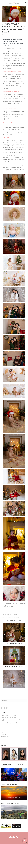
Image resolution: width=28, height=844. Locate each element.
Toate (2, 739)
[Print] (9, 35)
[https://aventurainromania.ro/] (14, 793)
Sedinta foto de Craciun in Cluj (14, 689)
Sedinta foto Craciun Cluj (7, 617)
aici (20, 605)
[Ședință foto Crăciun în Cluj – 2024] (14, 632)
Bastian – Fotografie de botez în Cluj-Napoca (11, 722)
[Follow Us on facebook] (10, 837)
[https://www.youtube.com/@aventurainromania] (14, 811)
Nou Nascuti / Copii (5, 736)
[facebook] (2, 708)
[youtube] (7, 708)
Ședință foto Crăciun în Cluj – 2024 (14, 643)
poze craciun (18, 614)
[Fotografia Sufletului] (14, 3)
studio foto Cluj (16, 617)
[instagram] (4, 708)
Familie (2, 732)
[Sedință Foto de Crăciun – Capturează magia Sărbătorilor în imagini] (14, 14)
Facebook (10, 606)
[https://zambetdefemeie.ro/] (14, 754)
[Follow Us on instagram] (14, 837)
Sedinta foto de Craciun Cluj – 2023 (14, 666)
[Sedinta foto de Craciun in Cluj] (14, 679)
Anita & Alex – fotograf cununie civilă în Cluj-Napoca (12, 723)
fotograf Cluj (12, 614)
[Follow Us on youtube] (17, 837)
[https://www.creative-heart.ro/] (14, 774)
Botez (2, 730)
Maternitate (3, 734)
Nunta (2, 738)
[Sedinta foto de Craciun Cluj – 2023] (14, 655)
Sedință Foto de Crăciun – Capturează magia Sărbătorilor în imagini (14, 719)
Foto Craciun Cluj (5, 614)
